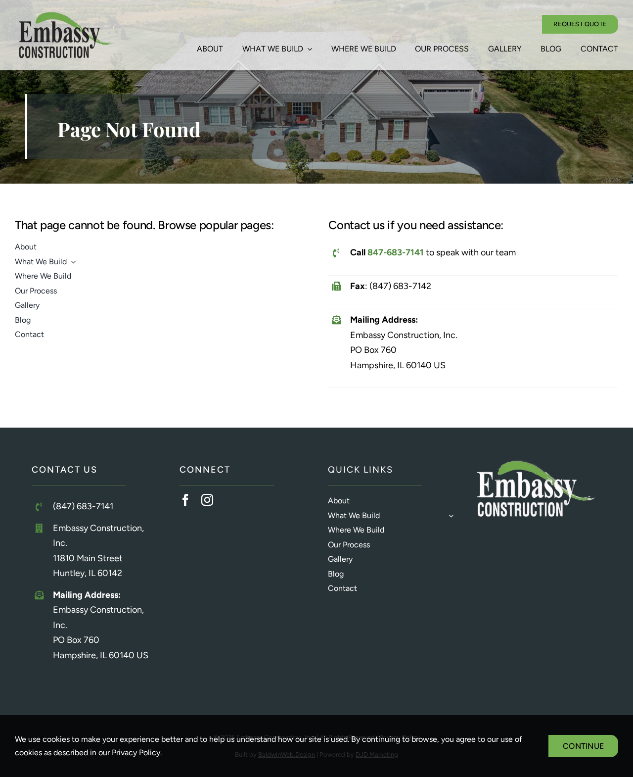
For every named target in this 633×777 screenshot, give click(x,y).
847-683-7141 (395, 252)
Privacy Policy (136, 752)
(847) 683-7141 (83, 506)
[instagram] (207, 500)
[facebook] (185, 500)
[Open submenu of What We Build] (449, 516)
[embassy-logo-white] (535, 461)
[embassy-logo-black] (65, 16)
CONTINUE (583, 746)
